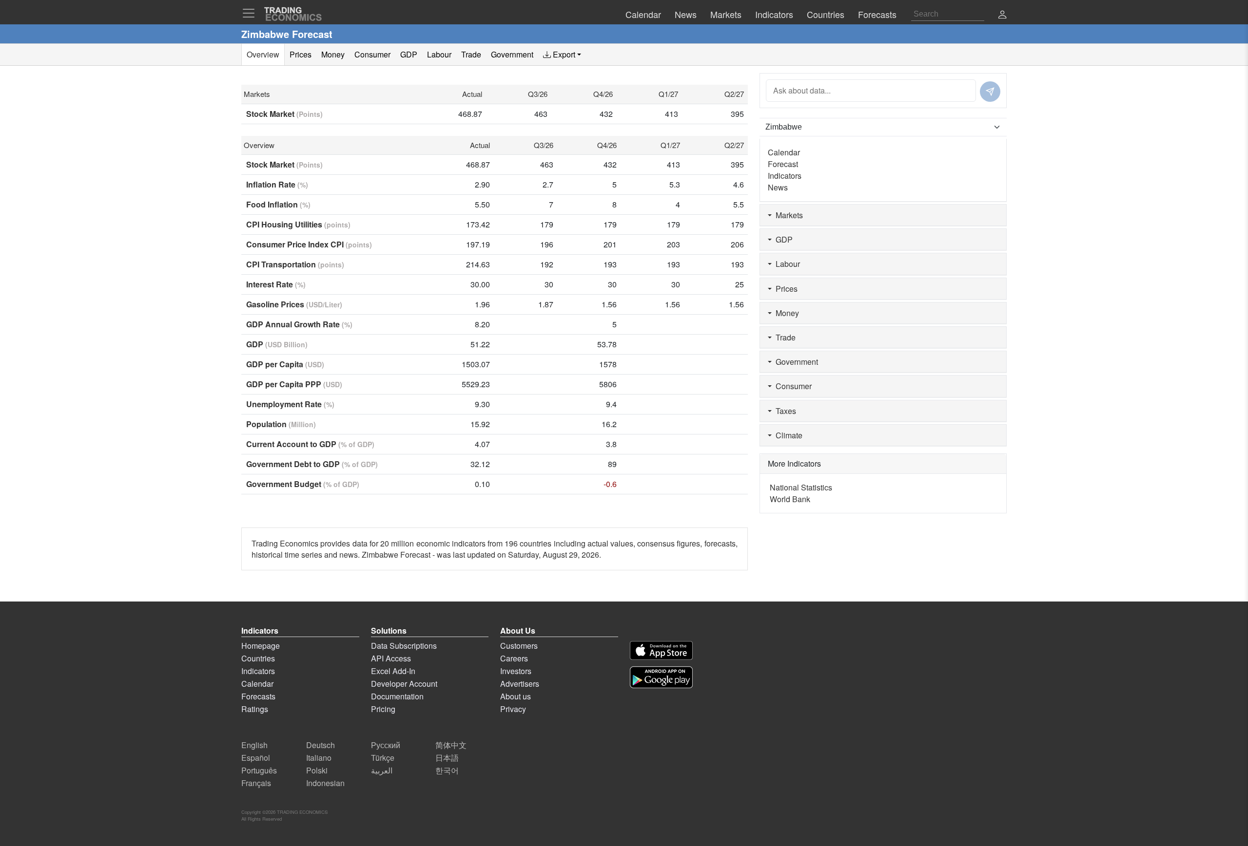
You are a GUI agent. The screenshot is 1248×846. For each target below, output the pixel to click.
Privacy (513, 708)
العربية (381, 770)
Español (255, 757)
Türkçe (382, 757)
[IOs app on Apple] (661, 650)
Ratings (254, 708)
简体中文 (451, 745)
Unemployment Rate (290, 404)
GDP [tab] (408, 54)
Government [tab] (512, 54)
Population (281, 424)
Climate (787, 435)
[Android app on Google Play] (661, 677)
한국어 (447, 770)
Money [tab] (333, 54)
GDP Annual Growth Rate (299, 324)
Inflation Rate (277, 184)
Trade (784, 337)
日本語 (447, 757)
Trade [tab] (471, 54)
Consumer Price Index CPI (309, 244)
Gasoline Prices (294, 304)
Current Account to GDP (310, 444)
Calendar (784, 152)
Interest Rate (276, 284)
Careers (514, 658)
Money (785, 313)
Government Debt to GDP (312, 464)
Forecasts (258, 696)
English (254, 745)
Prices (785, 288)
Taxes (784, 410)
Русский (385, 745)
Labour (786, 263)
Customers (519, 645)
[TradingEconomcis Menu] (251, 13)
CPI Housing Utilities (298, 224)
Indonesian (325, 783)
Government (795, 361)
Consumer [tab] (372, 54)
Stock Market (284, 113)
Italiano (319, 757)
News (778, 187)
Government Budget (302, 483)
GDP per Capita (285, 364)
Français (256, 783)
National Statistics (801, 487)
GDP (277, 344)
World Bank (790, 499)
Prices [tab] (301, 54)
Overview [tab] (263, 54)
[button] (1002, 15)
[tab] (562, 54)
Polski (317, 770)
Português (259, 770)
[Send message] (990, 91)
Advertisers (519, 683)
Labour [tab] (439, 54)
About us (515, 696)
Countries (258, 658)
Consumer (792, 386)
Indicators (784, 175)
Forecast (783, 163)
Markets (787, 215)
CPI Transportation (295, 264)
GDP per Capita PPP (294, 384)
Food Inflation (278, 204)
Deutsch (320, 745)
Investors (515, 671)
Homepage (260, 645)
